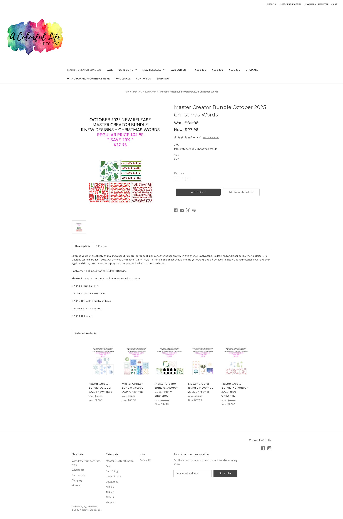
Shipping (163, 78)
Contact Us (143, 78)
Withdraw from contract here (88, 78)
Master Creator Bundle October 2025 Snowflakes (100, 387)
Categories (178, 69)
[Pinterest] (194, 210)
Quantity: (179, 173)
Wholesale (122, 78)
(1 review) (196, 137)
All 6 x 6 (200, 69)
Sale (110, 69)
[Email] (182, 210)
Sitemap (76, 485)
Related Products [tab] (86, 333)
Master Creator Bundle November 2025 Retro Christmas (234, 390)
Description (82, 246)
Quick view (102, 357)
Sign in (309, 4)
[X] (188, 210)
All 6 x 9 (217, 69)
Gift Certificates (290, 4)
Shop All (252, 69)
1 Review (101, 246)
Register (323, 4)
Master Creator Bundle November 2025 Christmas (201, 387)
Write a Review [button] (211, 137)
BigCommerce (91, 506)
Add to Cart (103, 363)
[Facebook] (176, 210)
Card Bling (125, 69)
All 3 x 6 (234, 69)
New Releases (151, 69)
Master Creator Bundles (84, 69)
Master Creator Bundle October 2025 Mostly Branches (166, 390)
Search (271, 4)
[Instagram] (269, 448)
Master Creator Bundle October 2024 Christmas (133, 387)
